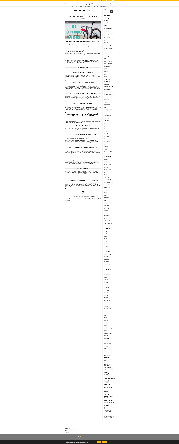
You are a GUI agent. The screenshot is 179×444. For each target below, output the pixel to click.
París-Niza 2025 (106, 194)
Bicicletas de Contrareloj (108, 33)
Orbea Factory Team (107, 399)
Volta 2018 (106, 293)
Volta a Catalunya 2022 (108, 302)
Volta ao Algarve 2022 (107, 308)
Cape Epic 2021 (106, 51)
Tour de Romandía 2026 (108, 266)
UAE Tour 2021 (106, 287)
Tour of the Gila (106, 275)
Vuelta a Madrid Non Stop (108, 341)
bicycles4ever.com (88, 13)
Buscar (105, 9)
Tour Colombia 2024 (107, 244)
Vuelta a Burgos (106, 335)
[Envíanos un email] (112, 0)
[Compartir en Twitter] (81, 193)
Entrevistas (106, 113)
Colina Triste (106, 78)
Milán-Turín (106, 172)
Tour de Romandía (107, 262)
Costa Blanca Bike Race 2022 (109, 94)
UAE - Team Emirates (107, 411)
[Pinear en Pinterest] (85, 193)
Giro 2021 (105, 123)
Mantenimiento (106, 161)
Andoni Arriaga (107, 352)
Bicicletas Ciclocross (107, 26)
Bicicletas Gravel (76, 189)
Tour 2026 (105, 241)
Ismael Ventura (106, 382)
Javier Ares (107, 384)
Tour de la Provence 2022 (108, 251)
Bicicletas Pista (106, 40)
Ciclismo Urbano (107, 66)
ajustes (89, 442)
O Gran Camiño (106, 177)
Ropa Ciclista (106, 210)
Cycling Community (107, 364)
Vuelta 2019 (106, 317)
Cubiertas (105, 97)
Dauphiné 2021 (106, 101)
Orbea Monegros (107, 184)
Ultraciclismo (106, 292)
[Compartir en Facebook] (79, 193)
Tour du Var (106, 272)
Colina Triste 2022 (107, 81)
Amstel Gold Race (107, 18)
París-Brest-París (107, 187)
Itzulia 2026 (106, 149)
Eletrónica (105, 105)
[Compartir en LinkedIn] (86, 193)
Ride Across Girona (107, 208)
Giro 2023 (105, 126)
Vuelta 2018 (106, 315)
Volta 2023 (106, 297)
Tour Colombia (106, 243)
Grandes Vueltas (83, 6)
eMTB (105, 107)
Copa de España (107, 84)
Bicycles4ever (67, 189)
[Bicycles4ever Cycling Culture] (89, 3)
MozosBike (106, 397)
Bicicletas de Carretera (108, 28)
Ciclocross (105, 69)
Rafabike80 (111, 402)
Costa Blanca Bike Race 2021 (109, 92)
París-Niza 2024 (106, 192)
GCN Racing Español (107, 374)
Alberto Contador (106, 350)
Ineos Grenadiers (106, 381)
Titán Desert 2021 (107, 226)
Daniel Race (106, 365)
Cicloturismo (106, 71)
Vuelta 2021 (106, 320)
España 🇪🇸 (100, 0)
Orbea (110, 397)
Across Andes (106, 17)
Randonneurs (106, 203)
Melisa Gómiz (107, 394)
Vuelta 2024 (106, 325)
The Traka (105, 218)
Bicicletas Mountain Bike (108, 39)
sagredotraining (108, 404)
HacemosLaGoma (109, 378)
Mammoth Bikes (107, 390)
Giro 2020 (105, 121)
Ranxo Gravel (106, 205)
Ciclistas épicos (107, 363)
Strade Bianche (106, 216)
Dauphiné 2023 (106, 102)
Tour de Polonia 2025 (107, 261)
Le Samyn (105, 153)
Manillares (106, 159)
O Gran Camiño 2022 (107, 179)
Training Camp (106, 277)
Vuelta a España (106, 340)
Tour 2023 (105, 236)
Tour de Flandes (107, 246)
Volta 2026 (106, 298)
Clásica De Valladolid (107, 74)
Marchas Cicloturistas (108, 164)
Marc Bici (106, 391)
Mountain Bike (89, 6)
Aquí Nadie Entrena (108, 355)
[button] (108, 0)
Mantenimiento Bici (107, 162)
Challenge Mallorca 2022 (108, 63)
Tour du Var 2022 (107, 274)
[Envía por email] (83, 193)
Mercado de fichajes (107, 169)
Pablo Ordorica (108, 400)
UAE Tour (105, 285)
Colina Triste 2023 (107, 82)
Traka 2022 (106, 280)
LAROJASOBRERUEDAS (108, 388)
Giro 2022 (105, 125)
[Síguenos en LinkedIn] (113, 0)
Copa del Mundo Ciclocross (108, 86)
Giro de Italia (106, 133)
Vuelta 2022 (106, 322)
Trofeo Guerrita (106, 284)
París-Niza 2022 (106, 190)
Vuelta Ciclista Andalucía (108, 346)
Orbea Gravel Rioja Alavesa (108, 182)
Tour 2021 (105, 233)
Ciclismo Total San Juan (107, 361)
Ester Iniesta (106, 371)
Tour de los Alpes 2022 (108, 254)
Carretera (77, 6)
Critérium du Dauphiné (108, 96)
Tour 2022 (105, 235)
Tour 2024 (105, 238)
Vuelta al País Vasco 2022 (108, 345)
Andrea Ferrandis (108, 354)
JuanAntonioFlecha (92, 196)
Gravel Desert (106, 139)
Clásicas (105, 76)
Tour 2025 (105, 239)
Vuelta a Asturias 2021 (108, 332)
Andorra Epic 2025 (107, 22)
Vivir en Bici (105, 412)
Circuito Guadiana (107, 73)
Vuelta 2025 (106, 327)
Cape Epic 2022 (106, 53)
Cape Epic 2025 (106, 55)
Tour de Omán (106, 256)
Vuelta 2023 (106, 323)
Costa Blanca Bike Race (108, 91)
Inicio (73, 6)
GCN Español (108, 373)
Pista (97, 6)
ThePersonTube (107, 410)
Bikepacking (106, 42)
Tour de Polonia (106, 259)
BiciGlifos (106, 357)
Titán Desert (106, 225)
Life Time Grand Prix (107, 157)
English (104, 0)
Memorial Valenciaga (107, 167)
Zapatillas (105, 348)
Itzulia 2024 (106, 146)
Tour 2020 (105, 231)
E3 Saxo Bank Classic (107, 104)
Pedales (105, 198)
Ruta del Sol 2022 (107, 215)
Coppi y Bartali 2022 (107, 89)
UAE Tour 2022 (106, 289)
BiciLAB (106, 359)
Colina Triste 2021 (107, 79)
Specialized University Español (108, 407)
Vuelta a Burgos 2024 (107, 336)
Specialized (106, 405)
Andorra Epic (106, 20)
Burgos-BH (105, 360)
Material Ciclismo (103, 6)
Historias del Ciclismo (107, 144)
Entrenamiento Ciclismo (108, 109)
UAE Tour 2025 (106, 290)
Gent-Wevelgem (106, 120)
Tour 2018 (105, 230)
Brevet (105, 44)
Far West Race (106, 116)
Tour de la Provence (107, 249)
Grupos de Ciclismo (107, 141)
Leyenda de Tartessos (108, 154)
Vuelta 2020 (106, 318)
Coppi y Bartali (106, 87)
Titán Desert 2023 (107, 228)
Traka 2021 (106, 279)
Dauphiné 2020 (106, 99)
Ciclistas (105, 68)
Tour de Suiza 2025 (107, 271)
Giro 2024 (105, 128)
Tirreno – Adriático (107, 220)
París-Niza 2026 (106, 195)
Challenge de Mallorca (108, 61)
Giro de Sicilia (106, 134)
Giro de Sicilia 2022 (107, 136)
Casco (105, 60)
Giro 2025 (105, 130)
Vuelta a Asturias (107, 330)
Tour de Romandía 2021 (108, 264)
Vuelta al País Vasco (107, 343)
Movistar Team (108, 396)
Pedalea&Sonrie (106, 402)
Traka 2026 (106, 282)
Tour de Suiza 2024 (107, 269)
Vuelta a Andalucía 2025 (108, 328)
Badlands (105, 25)
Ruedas (105, 212)
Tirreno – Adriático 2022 (108, 221)
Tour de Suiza (106, 267)
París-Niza (105, 189)
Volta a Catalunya (107, 300)
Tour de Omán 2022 (107, 257)
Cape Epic (105, 50)
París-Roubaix (106, 197)
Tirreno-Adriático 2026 (108, 223)
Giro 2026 (105, 131)
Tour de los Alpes (107, 253)
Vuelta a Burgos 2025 (107, 338)
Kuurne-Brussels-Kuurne (108, 151)
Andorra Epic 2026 (107, 23)
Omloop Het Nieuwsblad (108, 180)
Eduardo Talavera (108, 367)
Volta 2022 (106, 295)
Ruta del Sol (106, 213)
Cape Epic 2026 (106, 56)
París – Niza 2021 (107, 185)
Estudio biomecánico (107, 115)
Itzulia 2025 (106, 148)
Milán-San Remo (107, 171)
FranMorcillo (111, 371)
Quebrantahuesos (107, 202)
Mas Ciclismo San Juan (107, 392)
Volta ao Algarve (107, 306)
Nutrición (105, 175)
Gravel (94, 6)
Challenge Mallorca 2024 (108, 64)
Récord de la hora (107, 207)
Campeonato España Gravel (109, 48)
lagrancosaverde (108, 387)
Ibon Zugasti (107, 380)
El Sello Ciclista (108, 369)
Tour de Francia (106, 248)
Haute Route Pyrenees (108, 143)
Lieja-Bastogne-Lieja (107, 156)
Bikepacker (110, 359)
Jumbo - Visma (111, 385)
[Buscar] (65, 3)
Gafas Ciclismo (106, 118)
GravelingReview (108, 376)
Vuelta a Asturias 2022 (108, 333)
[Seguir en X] (111, 0)
